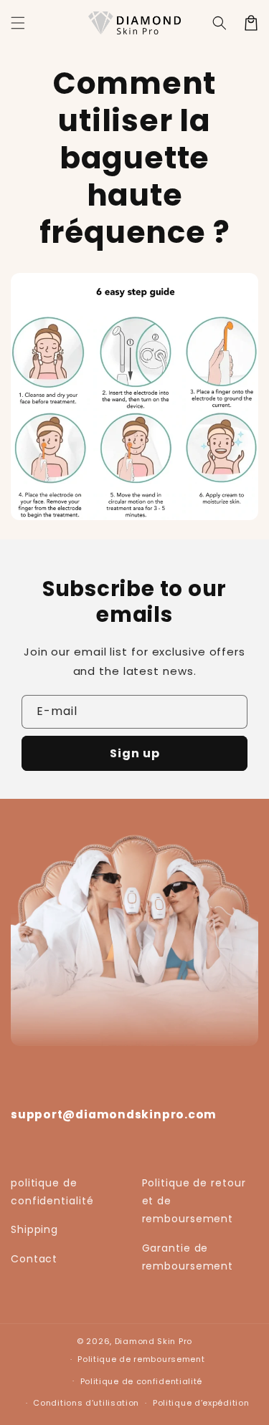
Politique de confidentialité (141, 1381)
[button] (219, 23)
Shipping (34, 1229)
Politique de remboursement (140, 1359)
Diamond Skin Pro (153, 1341)
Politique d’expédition (201, 1403)
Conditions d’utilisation (86, 1403)
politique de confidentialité (52, 1192)
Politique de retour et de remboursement (194, 1201)
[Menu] (18, 23)
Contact (34, 1259)
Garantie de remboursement (188, 1257)
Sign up (135, 753)
